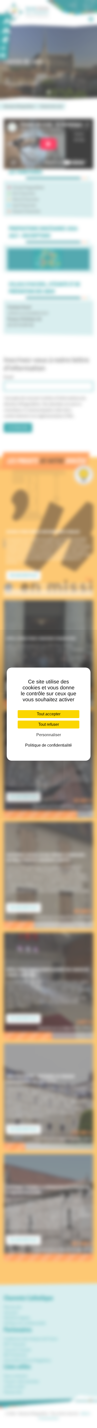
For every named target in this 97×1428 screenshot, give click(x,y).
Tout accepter (48, 714)
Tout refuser (48, 724)
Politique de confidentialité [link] (48, 745)
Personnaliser (48, 735)
